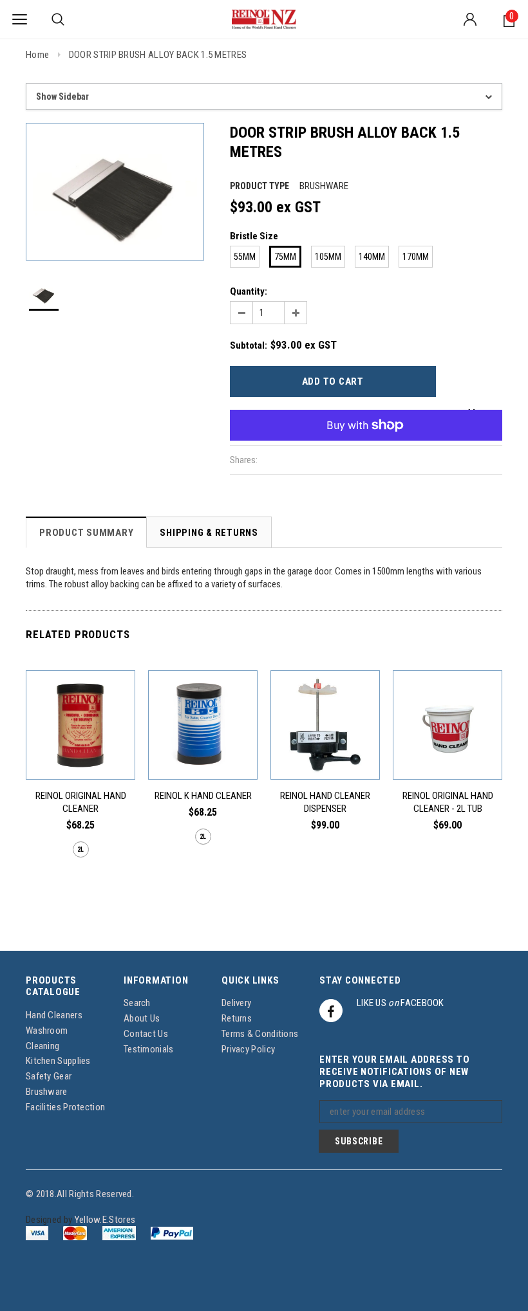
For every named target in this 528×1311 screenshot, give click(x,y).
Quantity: (248, 291)
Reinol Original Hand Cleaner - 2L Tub (447, 802)
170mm (415, 257)
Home (37, 54)
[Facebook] (331, 1010)
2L (80, 849)
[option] (115, 191)
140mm (372, 257)
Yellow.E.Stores (105, 1219)
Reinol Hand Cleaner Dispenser (325, 802)
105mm (328, 257)
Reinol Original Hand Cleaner (80, 802)
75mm (285, 257)
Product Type (259, 186)
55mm (245, 257)
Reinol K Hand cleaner (203, 796)
